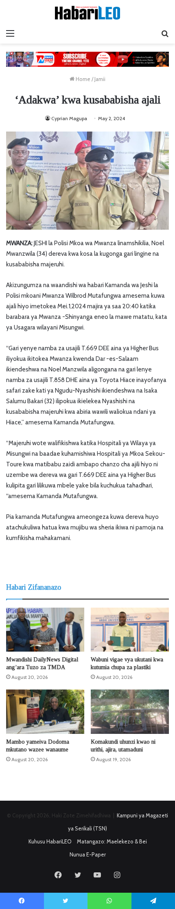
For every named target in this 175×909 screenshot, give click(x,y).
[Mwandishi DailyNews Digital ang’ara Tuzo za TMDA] (45, 630)
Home (82, 79)
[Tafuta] (165, 33)
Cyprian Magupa (69, 118)
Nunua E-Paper (88, 854)
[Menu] (10, 33)
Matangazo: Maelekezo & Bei (112, 841)
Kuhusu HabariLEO (50, 841)
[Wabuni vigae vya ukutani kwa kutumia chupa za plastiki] (130, 630)
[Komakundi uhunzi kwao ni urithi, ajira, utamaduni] (130, 711)
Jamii (99, 79)
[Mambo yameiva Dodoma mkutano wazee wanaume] (45, 711)
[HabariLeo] (87, 13)
